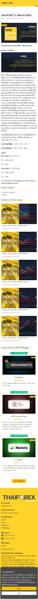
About (3, 546)
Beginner (5, 525)
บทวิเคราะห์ (6, 506)
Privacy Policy (7, 549)
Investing (5, 528)
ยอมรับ (19, 588)
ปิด (19, 593)
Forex (3, 520)
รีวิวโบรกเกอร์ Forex (9, 513)
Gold (3, 522)
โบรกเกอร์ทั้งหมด (19, 481)
